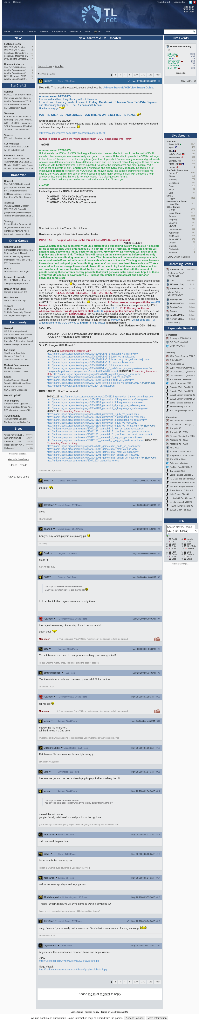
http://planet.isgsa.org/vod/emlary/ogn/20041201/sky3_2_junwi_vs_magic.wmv (91, 356)
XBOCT (172, 226)
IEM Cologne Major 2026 (181, 410)
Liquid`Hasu (174, 204)
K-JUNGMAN (176, 360)
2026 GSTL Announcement (17, 129)
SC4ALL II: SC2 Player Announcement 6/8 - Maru (18, 94)
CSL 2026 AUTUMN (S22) (182, 424)
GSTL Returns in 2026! (15, 76)
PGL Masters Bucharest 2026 (184, 479)
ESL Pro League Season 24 (183, 486)
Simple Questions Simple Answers (18, 407)
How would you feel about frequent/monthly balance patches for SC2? (18, 98)
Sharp (189, 559)
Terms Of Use (108, 1012)
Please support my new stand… (14, 445)
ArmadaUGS (175, 239)
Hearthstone (11, 297)
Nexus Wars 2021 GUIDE (16, 146)
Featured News (12, 44)
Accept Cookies (135, 1018)
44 (32, 56)
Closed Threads (18, 465)
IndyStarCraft (174, 61)
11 (32, 67)
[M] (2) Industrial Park (14, 150)
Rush (171, 186)
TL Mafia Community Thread (17, 312)
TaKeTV (171, 56)
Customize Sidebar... (18, 454)
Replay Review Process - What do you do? (18, 224)
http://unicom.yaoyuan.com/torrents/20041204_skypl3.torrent (81, 385)
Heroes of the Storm (15, 289)
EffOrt (174, 556)
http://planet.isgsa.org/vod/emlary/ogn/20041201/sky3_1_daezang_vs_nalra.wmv (92, 353)
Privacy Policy (92, 1012)
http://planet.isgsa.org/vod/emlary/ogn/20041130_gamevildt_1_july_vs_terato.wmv (93, 414)
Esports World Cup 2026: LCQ (184, 391)
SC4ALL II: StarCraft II (180, 451)
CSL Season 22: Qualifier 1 (182, 371)
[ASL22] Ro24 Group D (15, 209)
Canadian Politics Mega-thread (18, 341)
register (105, 994)
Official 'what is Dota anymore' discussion (18, 271)
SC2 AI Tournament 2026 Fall (17, 126)
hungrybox (174, 233)
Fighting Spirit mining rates (16, 231)
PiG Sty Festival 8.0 (179, 342)
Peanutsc (29, 445)
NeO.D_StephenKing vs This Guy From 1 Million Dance (18, 315)
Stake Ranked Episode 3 (181, 403)
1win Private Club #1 (179, 494)
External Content (13, 155)
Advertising (77, 1012)
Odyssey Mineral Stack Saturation (18, 227)
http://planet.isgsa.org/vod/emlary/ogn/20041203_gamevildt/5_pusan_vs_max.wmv (93, 457)
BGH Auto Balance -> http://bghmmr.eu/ (18, 194)
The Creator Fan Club (14, 353)
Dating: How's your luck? (16, 338)
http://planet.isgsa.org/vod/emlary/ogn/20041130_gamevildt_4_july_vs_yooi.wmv (92, 422)
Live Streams (181, 135)
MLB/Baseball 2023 (13, 386)
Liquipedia (179, 2)
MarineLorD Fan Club (14, 356)
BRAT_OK (172, 68)
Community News (14, 64)
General (8, 91)
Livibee (172, 242)
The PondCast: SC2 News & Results (18, 162)
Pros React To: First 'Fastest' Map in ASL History (18, 197)
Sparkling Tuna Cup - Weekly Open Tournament (18, 120)
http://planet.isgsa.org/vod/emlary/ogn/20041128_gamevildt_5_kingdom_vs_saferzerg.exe (97, 408)
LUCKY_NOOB (29, 438)
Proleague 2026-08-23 (180, 338)
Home (7, 31)
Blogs (18, 428)
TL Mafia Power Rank (14, 309)
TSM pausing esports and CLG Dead (18, 283)
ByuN (171, 147)
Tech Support (11, 400)
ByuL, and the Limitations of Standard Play (16, 59)
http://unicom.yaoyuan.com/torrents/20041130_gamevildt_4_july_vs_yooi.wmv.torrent (94, 437)
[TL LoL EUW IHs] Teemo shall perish (18, 280)
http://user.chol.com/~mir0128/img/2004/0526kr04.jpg (69, 960)
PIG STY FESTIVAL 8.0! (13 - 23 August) (18, 116)
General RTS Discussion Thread (18, 250)
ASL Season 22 (177, 364)
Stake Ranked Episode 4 (181, 490)
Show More (173, 322)
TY (173, 541)
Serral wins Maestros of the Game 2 (16, 56)
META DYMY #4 (177, 346)
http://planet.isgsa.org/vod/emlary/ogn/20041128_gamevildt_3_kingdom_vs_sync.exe (94, 402)
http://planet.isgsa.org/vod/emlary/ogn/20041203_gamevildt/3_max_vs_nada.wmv (93, 451)
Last (174, 559)
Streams (44, 31)
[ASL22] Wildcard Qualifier (16, 206)
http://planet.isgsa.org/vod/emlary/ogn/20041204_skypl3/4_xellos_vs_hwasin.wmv (93, 382)
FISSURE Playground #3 (181, 506)
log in (92, 994)
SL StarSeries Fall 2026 (181, 502)
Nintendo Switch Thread (15, 253)
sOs (189, 541)
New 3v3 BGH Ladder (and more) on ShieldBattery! (16, 67)
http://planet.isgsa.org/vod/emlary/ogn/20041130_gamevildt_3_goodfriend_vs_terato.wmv (97, 419)
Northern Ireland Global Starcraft (18, 422)
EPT (100, 31)
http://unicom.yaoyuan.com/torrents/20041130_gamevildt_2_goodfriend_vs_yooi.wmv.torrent (98, 431)
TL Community (12, 416)
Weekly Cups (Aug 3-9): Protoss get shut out (16, 79)
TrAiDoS (29, 435)
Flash (174, 554)
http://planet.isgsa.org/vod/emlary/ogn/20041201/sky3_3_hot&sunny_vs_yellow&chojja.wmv (98, 359)
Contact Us (122, 1012)
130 (136, 75)
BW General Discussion (15, 191)
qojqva (172, 198)
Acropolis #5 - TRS (179, 432)
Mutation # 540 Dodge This (16, 158)
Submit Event (188, 81)
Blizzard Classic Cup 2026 (182, 436)
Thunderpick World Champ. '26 (184, 482)
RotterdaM (172, 54)
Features (74, 31)
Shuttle (172, 176)
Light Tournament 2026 (180, 383)
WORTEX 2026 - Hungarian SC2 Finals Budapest (18, 123)
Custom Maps (11, 143)
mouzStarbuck (176, 229)
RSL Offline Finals (178, 459)
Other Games (18, 240)
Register (17, 2)
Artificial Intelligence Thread (17, 344)
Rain (174, 552)
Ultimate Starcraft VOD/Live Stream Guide (128, 87)
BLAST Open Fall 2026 (180, 510)
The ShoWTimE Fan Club (16, 359)
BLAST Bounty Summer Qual (183, 399)
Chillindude (174, 249)
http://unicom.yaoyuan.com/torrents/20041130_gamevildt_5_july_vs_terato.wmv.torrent (95, 440)
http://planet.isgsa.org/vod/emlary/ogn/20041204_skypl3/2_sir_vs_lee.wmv (89, 377)
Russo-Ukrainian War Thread (18, 334)
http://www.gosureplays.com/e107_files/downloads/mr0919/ (72, 133)
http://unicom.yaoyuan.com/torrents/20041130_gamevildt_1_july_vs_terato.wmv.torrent (95, 428)
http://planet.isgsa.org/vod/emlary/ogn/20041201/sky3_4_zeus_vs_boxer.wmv (90, 362)
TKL (169, 58)
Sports (7, 377)
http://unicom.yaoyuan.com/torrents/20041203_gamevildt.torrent (83, 460)
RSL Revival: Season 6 (180, 379)
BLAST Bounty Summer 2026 (183, 395)
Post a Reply (48, 74)
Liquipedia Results (181, 328)
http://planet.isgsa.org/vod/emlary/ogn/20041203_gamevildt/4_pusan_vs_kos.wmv (93, 454)
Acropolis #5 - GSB (179, 444)
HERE (114, 308)
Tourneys (9, 113)
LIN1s (30, 448)
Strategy (9, 135)
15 (32, 53)
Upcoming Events (181, 264)
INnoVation (192, 546)
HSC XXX (174, 448)
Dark (174, 544)
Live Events (181, 38)
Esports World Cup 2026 (181, 387)
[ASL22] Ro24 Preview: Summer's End (16, 50)
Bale (171, 193)
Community (18, 322)
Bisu (189, 552)
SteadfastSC (173, 63)
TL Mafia (8, 306)
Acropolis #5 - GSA (179, 440)
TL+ (108, 31)
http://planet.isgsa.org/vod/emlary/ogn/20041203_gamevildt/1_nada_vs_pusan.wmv (94, 446)
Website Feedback (18, 459)
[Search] (194, 31)
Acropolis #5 (175, 428)
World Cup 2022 (13, 395)
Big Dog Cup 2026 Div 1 (181, 467)
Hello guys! (9, 448)
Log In (7, 2)
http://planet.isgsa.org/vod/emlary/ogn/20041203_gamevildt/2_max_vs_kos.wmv (92, 448)
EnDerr (172, 167)
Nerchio (190, 539)
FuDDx (30, 441)
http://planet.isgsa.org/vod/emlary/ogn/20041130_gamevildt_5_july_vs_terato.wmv (93, 425)
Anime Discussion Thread (16, 371)
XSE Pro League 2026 (180, 406)
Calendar (31, 31)
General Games (12, 247)
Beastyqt (173, 223)
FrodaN (172, 216)
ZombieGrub (173, 65)
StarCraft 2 (18, 85)
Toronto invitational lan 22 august (18, 216)
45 (32, 76)
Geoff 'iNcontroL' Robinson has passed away (18, 104)
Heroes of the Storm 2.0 (15, 292)
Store (87, 31)
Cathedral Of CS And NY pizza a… (14, 441)
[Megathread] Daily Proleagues (18, 212)
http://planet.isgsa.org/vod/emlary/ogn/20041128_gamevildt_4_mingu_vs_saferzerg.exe (96, 405)
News (18, 38)
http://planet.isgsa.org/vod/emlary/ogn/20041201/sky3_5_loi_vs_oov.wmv (88, 365)
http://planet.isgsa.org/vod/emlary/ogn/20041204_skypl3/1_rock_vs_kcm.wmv (97, 374)
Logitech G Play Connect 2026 (184, 498)
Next (158, 75)
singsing (173, 219)
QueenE (173, 246)
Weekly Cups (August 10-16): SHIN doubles (16, 73)
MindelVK (173, 252)
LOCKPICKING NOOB (14, 438)
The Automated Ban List (15, 419)
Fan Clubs (9, 350)
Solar (174, 546)
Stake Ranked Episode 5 (181, 475)
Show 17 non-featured (178, 257)
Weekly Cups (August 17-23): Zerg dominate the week (16, 70)
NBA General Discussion (15, 390)
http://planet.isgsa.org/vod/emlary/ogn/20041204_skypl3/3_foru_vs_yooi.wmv (90, 379)
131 (143, 75)
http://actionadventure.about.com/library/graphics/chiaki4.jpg (73, 969)
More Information (157, 1018)
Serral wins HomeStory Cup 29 (16, 53)
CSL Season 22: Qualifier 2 (182, 375)
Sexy (171, 189)
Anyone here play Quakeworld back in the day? (18, 256)
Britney (172, 173)
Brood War (18, 175)
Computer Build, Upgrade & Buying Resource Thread (18, 403)
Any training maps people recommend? (18, 234)
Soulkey (190, 554)
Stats (174, 548)
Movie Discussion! (12, 368)
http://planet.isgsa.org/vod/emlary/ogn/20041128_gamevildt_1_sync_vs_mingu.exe (106, 396)
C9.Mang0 (174, 236)
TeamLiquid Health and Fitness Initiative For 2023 (18, 383)
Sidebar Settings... (180, 564)
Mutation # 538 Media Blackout (18, 168)
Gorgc (172, 210)
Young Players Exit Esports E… (14, 435)
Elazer (191, 548)
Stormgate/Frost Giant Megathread (18, 260)
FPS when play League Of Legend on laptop (18, 410)
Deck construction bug (14, 300)
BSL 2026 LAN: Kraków (181, 420)
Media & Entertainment (16, 365)
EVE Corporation (12, 263)
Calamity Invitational (179, 463)
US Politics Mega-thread (15, 331)
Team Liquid (163, 2)
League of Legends (14, 277)
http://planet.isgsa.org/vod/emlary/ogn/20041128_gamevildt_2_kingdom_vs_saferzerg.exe (97, 399)
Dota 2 (7, 268)
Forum (17, 31)
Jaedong (173, 179)
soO (189, 544)
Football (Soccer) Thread (16, 380)
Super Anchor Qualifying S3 (183, 368)
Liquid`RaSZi (175, 213)
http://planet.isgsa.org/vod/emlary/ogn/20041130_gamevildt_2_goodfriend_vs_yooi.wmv (96, 416)
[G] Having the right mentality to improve (18, 138)
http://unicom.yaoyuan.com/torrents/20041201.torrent (88, 371)
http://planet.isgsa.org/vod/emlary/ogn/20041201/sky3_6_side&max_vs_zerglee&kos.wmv (97, 368)
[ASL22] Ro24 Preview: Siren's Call (16, 47)
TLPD (180, 521)
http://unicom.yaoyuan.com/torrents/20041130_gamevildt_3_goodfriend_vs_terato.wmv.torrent (99, 434)
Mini (188, 556)
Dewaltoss (174, 183)
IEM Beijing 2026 (177, 471)
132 (150, 75)
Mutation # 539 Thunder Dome (18, 165)
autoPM (155, 302)
